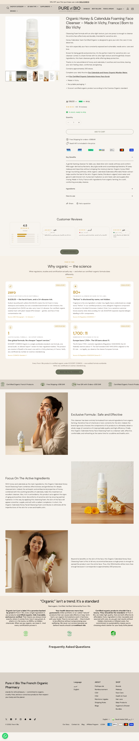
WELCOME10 (84, 2)
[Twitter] (6, 719)
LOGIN (102, 724)
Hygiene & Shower (123, 706)
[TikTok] (35, 719)
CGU (96, 696)
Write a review (69, 252)
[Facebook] (11, 719)
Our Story (66, 724)
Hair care (119, 699)
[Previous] (10, 43)
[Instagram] (20, 719)
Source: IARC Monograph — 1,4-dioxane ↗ (21, 317)
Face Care (119, 693)
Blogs (97, 706)
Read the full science (69, 372)
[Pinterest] (15, 719)
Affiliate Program (92, 724)
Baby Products (121, 702)
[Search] (7, 8)
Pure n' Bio (15, 724)
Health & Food (121, 696)
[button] (132, 9)
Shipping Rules (100, 702)
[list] (32, 43)
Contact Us (75, 724)
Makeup (119, 689)
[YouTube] (30, 719)
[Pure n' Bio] (69, 8)
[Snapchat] (25, 719)
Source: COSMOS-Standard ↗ (17, 355)
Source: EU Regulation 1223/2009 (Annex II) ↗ (87, 355)
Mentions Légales (101, 699)
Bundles (119, 709)
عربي (75, 686)
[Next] (54, 43)
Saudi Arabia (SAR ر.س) (123, 719)
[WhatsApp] (5, 736)
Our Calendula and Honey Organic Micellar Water (108, 72)
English (119, 9)
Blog (83, 724)
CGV (96, 693)
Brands (118, 686)
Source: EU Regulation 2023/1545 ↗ (84, 317)
